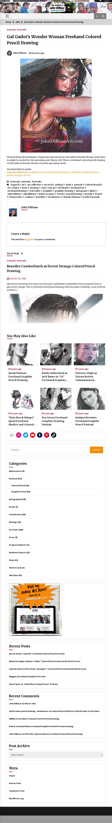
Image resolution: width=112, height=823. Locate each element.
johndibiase (30, 194)
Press (11, 537)
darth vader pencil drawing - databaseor (28, 711)
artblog (59, 184)
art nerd (48, 184)
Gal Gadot (34, 191)
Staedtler (41, 197)
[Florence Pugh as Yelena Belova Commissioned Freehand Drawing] (89, 354)
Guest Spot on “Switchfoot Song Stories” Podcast (33, 684)
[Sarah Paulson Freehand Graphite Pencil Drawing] (22, 354)
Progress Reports (17, 545)
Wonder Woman (71, 197)
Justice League (46, 194)
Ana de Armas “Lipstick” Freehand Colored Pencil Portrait (37, 653)
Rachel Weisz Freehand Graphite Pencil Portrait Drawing (46, 726)
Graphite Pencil (18, 491)
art (23, 184)
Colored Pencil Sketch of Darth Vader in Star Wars (76, 711)
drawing (34, 187)
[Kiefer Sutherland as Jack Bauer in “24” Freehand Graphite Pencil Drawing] (56, 354)
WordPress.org (16, 798)
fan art (52, 187)
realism (29, 197)
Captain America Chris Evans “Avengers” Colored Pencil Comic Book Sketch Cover (47, 669)
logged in (29, 239)
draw (24, 187)
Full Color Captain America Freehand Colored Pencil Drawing (54, 734)
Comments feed (16, 791)
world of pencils (91, 197)
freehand (63, 187)
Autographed (15, 499)
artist (68, 184)
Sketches (13, 575)
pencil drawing (74, 194)
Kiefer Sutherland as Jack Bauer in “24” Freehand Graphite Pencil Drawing (55, 377)
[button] (97, 16)
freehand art (77, 187)
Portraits (21, 29)
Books (12, 507)
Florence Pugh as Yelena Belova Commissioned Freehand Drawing (87, 377)
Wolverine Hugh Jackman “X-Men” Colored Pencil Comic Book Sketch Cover (44, 661)
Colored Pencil (92, 184)
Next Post (13, 253)
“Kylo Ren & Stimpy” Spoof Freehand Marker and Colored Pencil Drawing (21, 421)
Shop (11, 560)
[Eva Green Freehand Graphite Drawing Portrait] (56, 399)
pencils (88, 194)
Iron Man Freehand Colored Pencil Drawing (38, 718)
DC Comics (13, 187)
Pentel (98, 194)
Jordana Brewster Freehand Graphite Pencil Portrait (87, 421)
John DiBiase (14, 194)
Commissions (15, 514)
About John (30, 703)
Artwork (11, 29)
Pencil (60, 194)
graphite (47, 191)
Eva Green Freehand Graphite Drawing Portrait (54, 421)
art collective (34, 184)
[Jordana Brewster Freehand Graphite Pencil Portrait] (89, 399)
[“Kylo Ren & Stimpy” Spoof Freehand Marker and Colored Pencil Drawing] (22, 399)
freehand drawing (17, 191)
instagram (81, 191)
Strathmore (54, 197)
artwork (78, 184)
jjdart (93, 191)
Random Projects (17, 552)
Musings (13, 522)
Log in (12, 775)
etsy (43, 187)
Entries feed (15, 783)
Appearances (15, 471)
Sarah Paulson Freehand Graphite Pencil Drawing (20, 377)
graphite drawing (64, 191)
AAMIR (12, 718)
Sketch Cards (15, 567)
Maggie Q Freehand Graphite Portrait (27, 676)
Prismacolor (15, 197)
